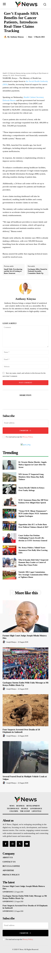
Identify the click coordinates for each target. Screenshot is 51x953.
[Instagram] (12, 844)
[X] (22, 401)
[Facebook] (16, 401)
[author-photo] (4, 642)
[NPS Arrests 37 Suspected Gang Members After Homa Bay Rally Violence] (9, 477)
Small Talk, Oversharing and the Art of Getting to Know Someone (13, 271)
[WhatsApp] (34, 401)
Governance (8, 892)
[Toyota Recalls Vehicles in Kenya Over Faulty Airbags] (9, 489)
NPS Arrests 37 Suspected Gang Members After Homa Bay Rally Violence (31, 476)
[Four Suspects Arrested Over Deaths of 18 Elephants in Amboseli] (25, 710)
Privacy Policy (28, 437)
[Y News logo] (26, 4)
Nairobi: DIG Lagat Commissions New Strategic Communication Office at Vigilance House (33, 574)
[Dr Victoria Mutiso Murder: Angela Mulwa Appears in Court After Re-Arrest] (9, 465)
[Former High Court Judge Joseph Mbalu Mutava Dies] (25, 616)
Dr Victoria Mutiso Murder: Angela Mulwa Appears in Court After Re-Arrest (32, 464)
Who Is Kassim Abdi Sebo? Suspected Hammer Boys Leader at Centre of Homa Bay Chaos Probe (33, 562)
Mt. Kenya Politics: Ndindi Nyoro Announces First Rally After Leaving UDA (32, 550)
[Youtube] (27, 844)
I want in (24, 431)
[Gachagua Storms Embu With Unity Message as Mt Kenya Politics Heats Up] (25, 663)
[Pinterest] (28, 401)
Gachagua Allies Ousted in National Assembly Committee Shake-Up (37, 271)
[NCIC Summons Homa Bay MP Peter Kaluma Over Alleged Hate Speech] (9, 501)
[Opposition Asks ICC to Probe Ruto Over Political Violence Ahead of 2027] (9, 526)
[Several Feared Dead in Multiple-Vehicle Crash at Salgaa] (25, 757)
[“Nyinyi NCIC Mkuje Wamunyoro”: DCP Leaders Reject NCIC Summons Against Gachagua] (9, 513)
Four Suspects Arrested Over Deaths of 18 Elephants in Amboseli (21, 730)
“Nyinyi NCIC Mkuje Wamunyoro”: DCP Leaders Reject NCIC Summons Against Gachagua (33, 513)
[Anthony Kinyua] (5, 37)
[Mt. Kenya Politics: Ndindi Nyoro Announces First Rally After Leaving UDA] (9, 550)
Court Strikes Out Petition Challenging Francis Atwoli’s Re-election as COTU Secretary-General (32, 538)
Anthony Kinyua (17, 37)
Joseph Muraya (11, 642)
